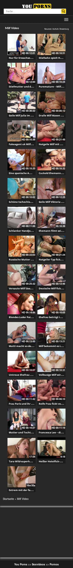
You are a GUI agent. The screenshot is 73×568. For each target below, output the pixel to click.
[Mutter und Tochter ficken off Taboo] (21, 419)
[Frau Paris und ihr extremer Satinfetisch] (21, 390)
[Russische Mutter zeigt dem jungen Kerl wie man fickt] (21, 246)
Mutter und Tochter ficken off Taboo (31, 432)
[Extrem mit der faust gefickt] (21, 476)
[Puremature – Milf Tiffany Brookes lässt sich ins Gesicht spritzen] (51, 73)
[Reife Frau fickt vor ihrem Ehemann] (51, 390)
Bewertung (64, 29)
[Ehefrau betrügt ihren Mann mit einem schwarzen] (51, 304)
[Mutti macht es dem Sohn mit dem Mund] (21, 332)
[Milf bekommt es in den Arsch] (51, 332)
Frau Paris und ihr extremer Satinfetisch (33, 403)
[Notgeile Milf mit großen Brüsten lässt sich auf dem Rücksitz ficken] (51, 131)
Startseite (8, 499)
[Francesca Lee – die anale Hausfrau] (51, 419)
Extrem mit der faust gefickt (26, 490)
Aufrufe (55, 29)
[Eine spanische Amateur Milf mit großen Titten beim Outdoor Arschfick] (21, 159)
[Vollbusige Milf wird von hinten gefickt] (51, 361)
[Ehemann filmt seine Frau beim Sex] (51, 217)
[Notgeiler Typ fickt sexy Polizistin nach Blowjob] (51, 246)
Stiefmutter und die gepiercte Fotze (30, 86)
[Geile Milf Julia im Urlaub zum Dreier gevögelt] (21, 102)
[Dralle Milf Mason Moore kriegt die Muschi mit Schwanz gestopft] (51, 102)
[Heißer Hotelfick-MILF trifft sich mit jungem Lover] (51, 448)
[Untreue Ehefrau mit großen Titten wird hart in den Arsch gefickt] (21, 361)
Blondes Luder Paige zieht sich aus (29, 317)
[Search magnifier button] (63, 11)
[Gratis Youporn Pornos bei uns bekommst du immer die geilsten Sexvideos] (36, 6)
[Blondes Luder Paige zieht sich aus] (21, 304)
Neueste (48, 29)
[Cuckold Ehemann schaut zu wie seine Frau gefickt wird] (51, 159)
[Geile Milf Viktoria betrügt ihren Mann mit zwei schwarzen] (51, 188)
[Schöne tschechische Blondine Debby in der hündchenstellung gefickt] (21, 188)
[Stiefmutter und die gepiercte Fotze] (21, 73)
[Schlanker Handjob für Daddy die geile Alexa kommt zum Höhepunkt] (21, 217)
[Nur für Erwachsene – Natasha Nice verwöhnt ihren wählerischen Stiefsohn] (21, 44)
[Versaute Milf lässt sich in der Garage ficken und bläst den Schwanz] (21, 275)
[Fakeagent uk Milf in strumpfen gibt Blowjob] (21, 131)
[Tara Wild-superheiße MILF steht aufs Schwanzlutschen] (21, 448)
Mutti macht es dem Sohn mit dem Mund (34, 346)
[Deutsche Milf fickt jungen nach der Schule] (51, 275)
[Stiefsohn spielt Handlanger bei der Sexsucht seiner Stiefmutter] (51, 44)
